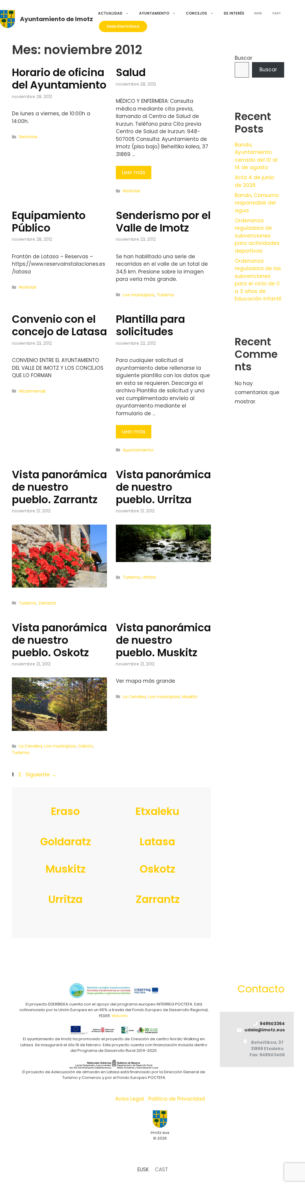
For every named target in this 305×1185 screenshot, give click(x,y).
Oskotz (85, 746)
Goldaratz (65, 841)
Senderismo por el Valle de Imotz (163, 221)
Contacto (261, 989)
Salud (131, 72)
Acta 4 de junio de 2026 (254, 181)
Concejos (196, 13)
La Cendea (30, 746)
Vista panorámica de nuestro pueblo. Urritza (163, 487)
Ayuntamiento (154, 13)
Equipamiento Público (48, 221)
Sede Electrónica (123, 26)
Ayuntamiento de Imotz (56, 19)
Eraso (65, 811)
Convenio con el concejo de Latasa (59, 325)
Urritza (149, 577)
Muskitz (189, 697)
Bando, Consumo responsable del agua (257, 203)
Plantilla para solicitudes (150, 325)
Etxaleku (157, 811)
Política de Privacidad (176, 1098)
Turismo (165, 295)
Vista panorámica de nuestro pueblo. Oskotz (59, 640)
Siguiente (41, 774)
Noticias (131, 191)
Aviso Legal (129, 1098)
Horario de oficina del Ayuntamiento (59, 78)
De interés (234, 13)
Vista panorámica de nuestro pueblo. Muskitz (163, 640)
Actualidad (110, 13)
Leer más (133, 172)
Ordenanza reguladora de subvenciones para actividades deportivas (257, 235)
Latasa (157, 841)
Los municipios (139, 295)
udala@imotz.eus (265, 1030)
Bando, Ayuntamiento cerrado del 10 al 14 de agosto (256, 156)
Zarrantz (47, 603)
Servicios (28, 137)
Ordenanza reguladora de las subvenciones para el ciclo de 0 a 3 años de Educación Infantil (258, 280)
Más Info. (120, 1016)
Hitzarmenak (32, 391)
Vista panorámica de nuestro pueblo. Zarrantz (59, 487)
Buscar (243, 58)
